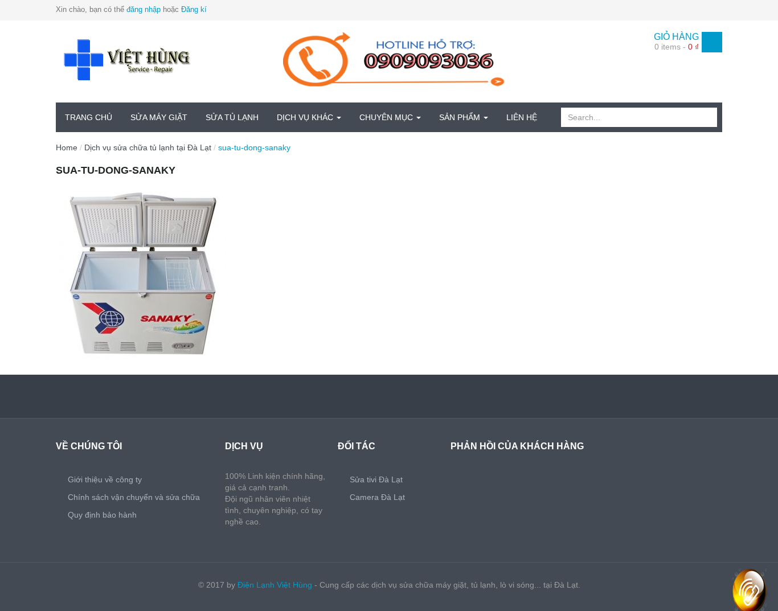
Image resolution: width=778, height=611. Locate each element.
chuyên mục (387, 117)
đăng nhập (143, 9)
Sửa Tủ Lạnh (232, 117)
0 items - (676, 46)
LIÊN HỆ (521, 117)
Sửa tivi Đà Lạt (376, 479)
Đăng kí (194, 9)
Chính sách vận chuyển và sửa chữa (134, 497)
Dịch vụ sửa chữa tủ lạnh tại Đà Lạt (147, 147)
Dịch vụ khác (306, 117)
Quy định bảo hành (102, 514)
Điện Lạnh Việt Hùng (275, 584)
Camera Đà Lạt (377, 497)
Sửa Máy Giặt (158, 117)
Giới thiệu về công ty (105, 479)
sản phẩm (460, 117)
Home (66, 147)
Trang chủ (88, 117)
